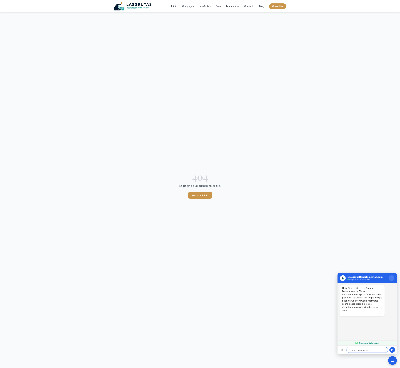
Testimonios (232, 6)
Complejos (188, 6)
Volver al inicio (200, 195)
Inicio (174, 6)
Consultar (277, 6)
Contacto (249, 6)
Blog (261, 6)
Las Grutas (205, 6)
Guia (218, 6)
